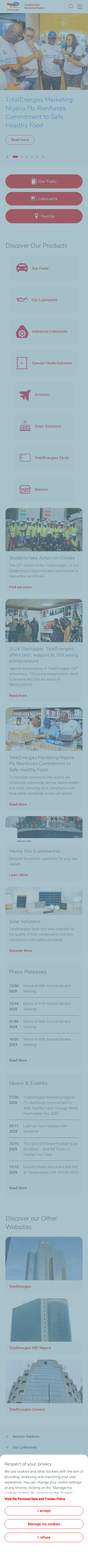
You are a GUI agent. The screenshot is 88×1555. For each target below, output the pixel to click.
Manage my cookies (44, 1524)
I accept (44, 1511)
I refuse (44, 1537)
